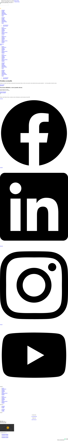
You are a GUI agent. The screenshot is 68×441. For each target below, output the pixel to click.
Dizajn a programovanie (60, 439)
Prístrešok (3, 30)
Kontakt (3, 11)
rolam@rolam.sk (34, 419)
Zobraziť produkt (16, 0)
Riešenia (3, 34)
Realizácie (3, 10)
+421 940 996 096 (34, 416)
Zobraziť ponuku (17, 1)
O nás (3, 15)
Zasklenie (3, 38)
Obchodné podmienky (5, 434)
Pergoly (3, 27)
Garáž (3, 31)
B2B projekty (4, 13)
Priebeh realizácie (4, 14)
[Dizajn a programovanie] (66, 439)
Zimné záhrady (4, 28)
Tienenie (3, 29)
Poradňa (3, 18)
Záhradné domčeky (4, 32)
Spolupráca (3, 12)
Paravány (3, 33)
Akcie (3, 23)
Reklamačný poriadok (5, 435)
